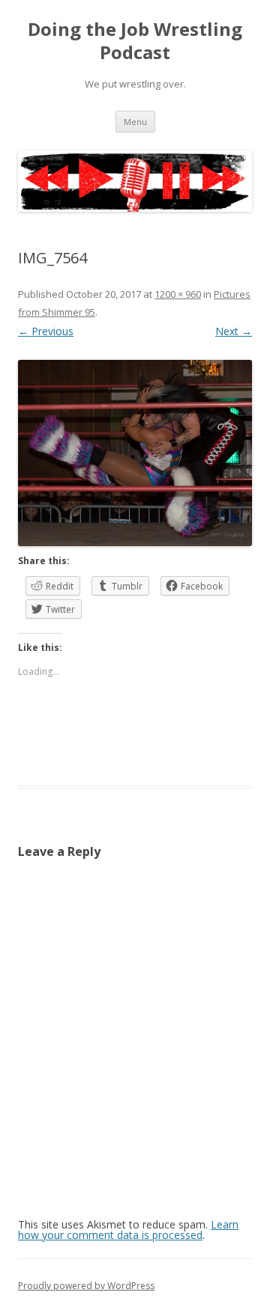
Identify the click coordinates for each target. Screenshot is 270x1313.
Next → (233, 331)
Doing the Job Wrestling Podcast (135, 41)
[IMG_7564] (135, 453)
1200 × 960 (177, 294)
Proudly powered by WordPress (86, 1285)
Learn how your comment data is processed (128, 1229)
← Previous (46, 331)
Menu (135, 121)
